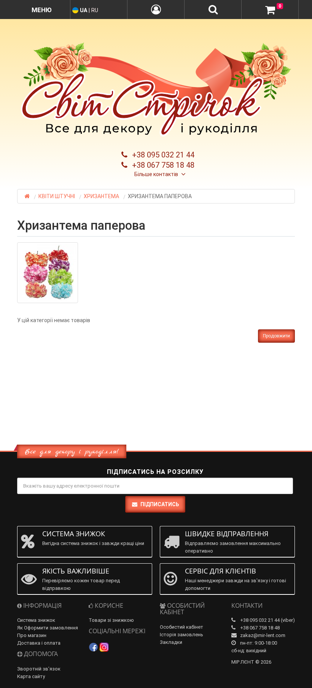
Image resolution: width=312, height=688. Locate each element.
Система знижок (36, 620)
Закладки (171, 642)
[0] (270, 10)
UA (83, 10)
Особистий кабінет (181, 627)
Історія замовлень (181, 634)
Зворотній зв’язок (38, 669)
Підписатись (159, 504)
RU (94, 10)
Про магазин (31, 635)
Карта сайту (31, 676)
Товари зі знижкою (111, 620)
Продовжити (276, 335)
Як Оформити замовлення (47, 628)
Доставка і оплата (38, 643)
